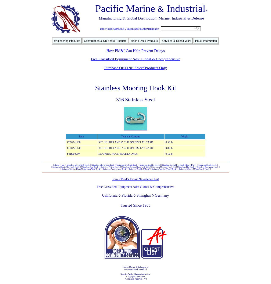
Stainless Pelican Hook (110, 167)
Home (56, 165)
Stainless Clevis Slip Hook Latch (66, 167)
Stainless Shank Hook (208, 165)
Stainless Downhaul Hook (207, 167)
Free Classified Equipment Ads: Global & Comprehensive (135, 59)
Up (63, 165)
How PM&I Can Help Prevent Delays (135, 51)
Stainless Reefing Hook (71, 169)
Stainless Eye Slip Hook (150, 165)
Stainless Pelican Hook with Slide (136, 167)
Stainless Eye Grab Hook (127, 165)
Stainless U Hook (202, 169)
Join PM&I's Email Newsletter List (135, 179)
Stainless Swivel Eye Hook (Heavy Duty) (179, 165)
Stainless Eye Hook (90, 167)
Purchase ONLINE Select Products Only (135, 68)
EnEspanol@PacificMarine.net (142, 28)
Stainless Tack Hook (91, 169)
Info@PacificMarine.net (112, 28)
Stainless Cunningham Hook (114, 169)
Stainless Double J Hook (139, 169)
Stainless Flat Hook (186, 167)
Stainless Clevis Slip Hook (103, 165)
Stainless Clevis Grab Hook (78, 165)
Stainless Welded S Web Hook (164, 169)
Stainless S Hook (186, 169)
